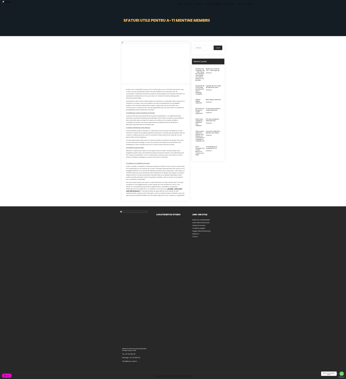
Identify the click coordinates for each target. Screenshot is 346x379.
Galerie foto (230, 4)
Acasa (179, 4)
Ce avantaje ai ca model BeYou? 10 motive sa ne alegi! (212, 147)
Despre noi (189, 4)
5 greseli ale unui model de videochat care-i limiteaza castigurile (213, 86)
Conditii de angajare (214, 4)
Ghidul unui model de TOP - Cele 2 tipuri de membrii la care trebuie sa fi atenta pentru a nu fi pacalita (213, 69)
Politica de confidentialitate (201, 220)
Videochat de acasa (198, 225)
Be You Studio (132, 166)
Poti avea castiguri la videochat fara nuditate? (212, 119)
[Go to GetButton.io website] (342, 377)
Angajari (199, 4)
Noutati (241, 4)
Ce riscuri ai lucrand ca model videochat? (213, 109)
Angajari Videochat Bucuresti (201, 231)
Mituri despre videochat (213, 99)
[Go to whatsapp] (341, 373)
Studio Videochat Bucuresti (200, 223)
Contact (250, 4)
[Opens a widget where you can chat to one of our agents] (7, 376)
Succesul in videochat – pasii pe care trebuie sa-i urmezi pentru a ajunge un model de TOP (213, 132)
